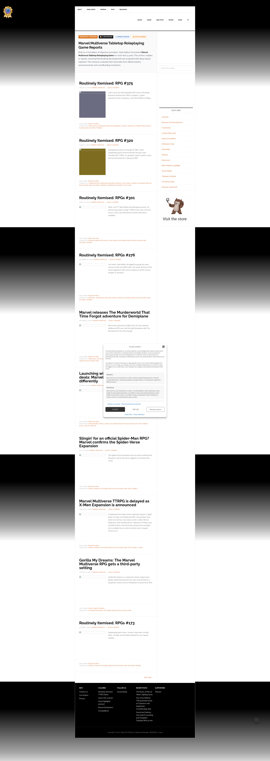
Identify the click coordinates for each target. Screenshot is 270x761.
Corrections (83, 695)
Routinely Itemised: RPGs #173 (107, 623)
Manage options (155, 409)
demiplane (92, 359)
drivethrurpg (93, 424)
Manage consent (256, 720)
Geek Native (93, 21)
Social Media (167, 171)
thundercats (111, 185)
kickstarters (92, 610)
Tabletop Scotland (169, 176)
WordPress (153, 732)
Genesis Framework (142, 732)
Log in (161, 732)
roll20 (81, 426)
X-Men (140, 547)
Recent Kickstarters (105, 707)
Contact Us (83, 692)
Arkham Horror (94, 240)
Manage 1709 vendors (114, 404)
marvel (124, 126)
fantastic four (120, 183)
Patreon (165, 155)
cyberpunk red (93, 183)
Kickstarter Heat (168, 144)
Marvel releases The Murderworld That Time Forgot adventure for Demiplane (114, 314)
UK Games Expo (168, 182)
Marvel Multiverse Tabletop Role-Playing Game (129, 240)
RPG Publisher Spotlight (171, 166)
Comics (90, 608)
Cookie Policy (129, 414)
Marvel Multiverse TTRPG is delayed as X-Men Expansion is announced (114, 503)
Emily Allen (108, 240)
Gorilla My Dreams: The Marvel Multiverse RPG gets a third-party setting (109, 564)
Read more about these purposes (131, 404)
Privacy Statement (139, 414)
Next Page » (148, 677)
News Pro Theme (127, 732)
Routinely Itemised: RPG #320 (106, 140)
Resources (166, 160)
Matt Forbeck (143, 424)
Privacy (82, 699)
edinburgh (117, 126)
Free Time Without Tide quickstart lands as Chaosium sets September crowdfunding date (144, 703)
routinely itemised (95, 128)
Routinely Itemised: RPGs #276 (107, 255)
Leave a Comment (113, 87)
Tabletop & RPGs (93, 124)
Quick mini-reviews (105, 698)
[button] (163, 347)
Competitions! (103, 711)
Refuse (136, 409)
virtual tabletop (90, 426)
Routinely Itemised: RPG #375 (106, 83)
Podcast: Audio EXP (169, 187)
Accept (115, 409)
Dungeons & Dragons (105, 126)
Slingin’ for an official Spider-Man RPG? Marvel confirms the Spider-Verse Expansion (114, 442)
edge (102, 240)
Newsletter (166, 149)
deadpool (91, 298)
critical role (93, 126)
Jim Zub (98, 359)
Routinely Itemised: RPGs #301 (107, 198)
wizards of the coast (123, 185)
